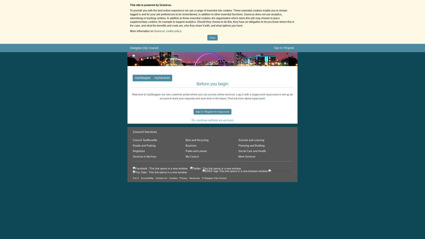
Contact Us (161, 178)
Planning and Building (251, 145)
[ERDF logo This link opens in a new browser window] (235, 171)
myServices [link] (162, 78)
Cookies (173, 178)
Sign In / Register (284, 47)
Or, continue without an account (213, 120)
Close (212, 37)
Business (191, 145)
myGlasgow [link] (142, 78)
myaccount (258, 98)
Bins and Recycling (197, 140)
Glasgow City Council (144, 48)
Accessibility (147, 178)
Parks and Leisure (196, 151)
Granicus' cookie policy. (168, 31)
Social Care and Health (252, 151)
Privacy (183, 178)
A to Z (136, 178)
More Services (246, 156)
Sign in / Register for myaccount (212, 111)
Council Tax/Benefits (145, 140)
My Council (192, 156)
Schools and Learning (251, 140)
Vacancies (194, 178)
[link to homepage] (146, 55)
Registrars (139, 151)
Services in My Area (144, 156)
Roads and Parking (144, 145)
